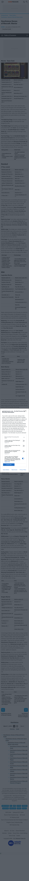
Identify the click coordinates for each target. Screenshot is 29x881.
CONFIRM (9, 464)
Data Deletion (6, 469)
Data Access (14, 469)
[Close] (26, 411)
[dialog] (14, 441)
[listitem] (14, 437)
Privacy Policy (23, 469)
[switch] (23, 441)
